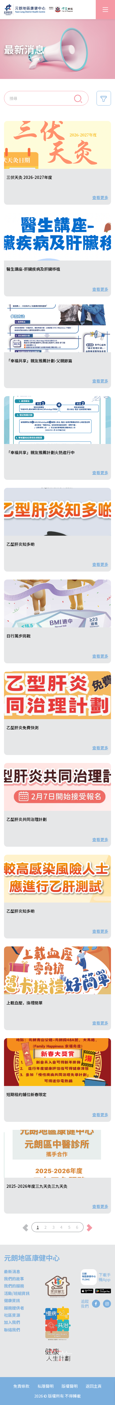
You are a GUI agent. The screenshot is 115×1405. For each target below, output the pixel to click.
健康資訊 (12, 1300)
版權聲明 (70, 1386)
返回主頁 (94, 1386)
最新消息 (12, 1271)
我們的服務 (14, 1286)
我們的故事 (14, 1278)
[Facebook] (96, 1304)
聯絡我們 (12, 1329)
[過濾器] (104, 98)
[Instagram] (107, 1304)
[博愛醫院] (61, 9)
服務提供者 (14, 1308)
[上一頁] (25, 1227)
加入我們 (12, 1322)
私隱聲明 (45, 1386)
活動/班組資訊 (17, 1293)
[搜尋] (78, 98)
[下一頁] (89, 1227)
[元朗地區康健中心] (24, 9)
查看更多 (100, 197)
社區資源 (12, 1315)
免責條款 (21, 1386)
